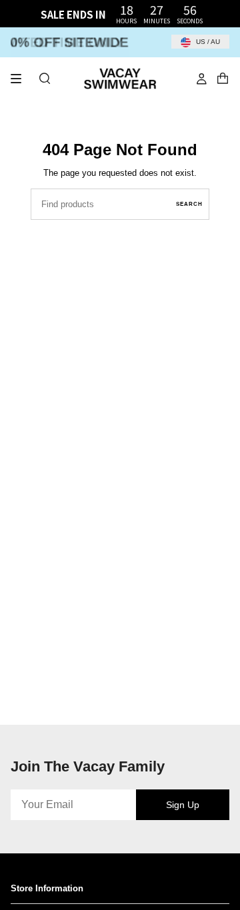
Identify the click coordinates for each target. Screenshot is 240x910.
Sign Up (182, 804)
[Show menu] (21, 79)
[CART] (222, 78)
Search (189, 204)
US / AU (207, 41)
